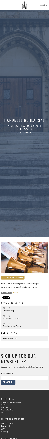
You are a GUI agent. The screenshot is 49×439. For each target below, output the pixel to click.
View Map (4, 431)
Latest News (9, 332)
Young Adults (5, 407)
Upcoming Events (12, 302)
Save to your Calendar (13, 277)
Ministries (7, 398)
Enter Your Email (7, 373)
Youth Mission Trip (10, 338)
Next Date (23, 132)
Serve (3, 412)
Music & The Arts (7, 410)
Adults (3, 405)
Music (15, 293)
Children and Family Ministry (11, 402)
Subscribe (8, 382)
